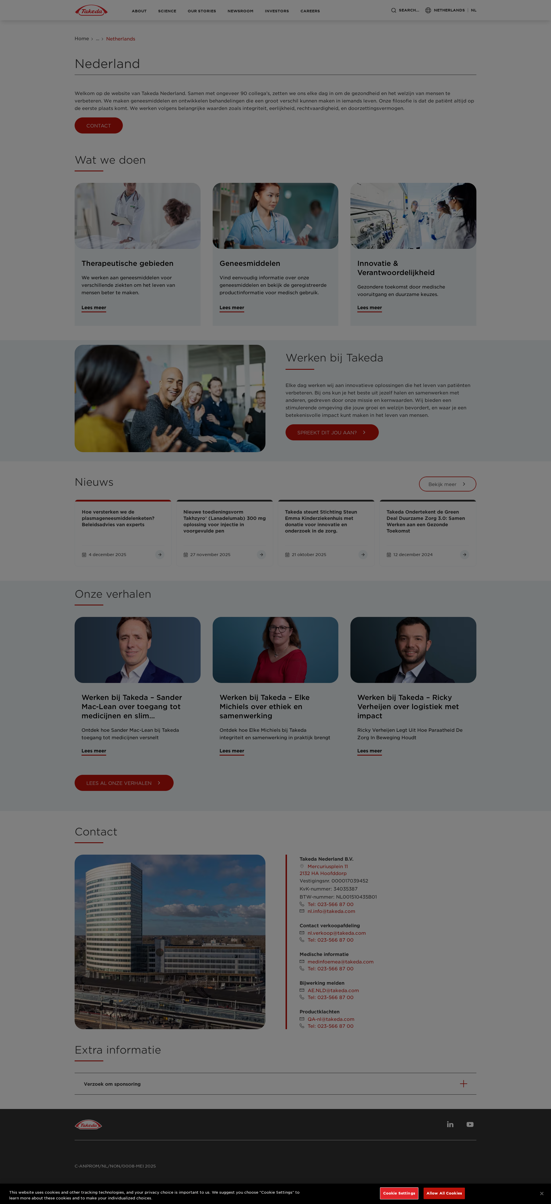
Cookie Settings (399, 1193)
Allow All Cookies (444, 1193)
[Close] (542, 1193)
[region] (275, 1194)
